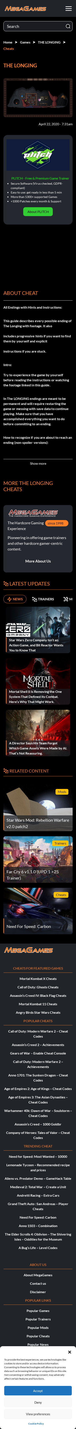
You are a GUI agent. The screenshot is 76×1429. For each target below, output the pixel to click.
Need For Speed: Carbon (38, 1217)
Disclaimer (38, 1292)
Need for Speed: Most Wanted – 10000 (38, 1156)
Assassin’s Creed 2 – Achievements (38, 1045)
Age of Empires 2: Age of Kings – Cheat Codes (38, 1089)
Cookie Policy (36, 1423)
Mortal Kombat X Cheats (38, 979)
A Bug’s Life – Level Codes (38, 1248)
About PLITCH (38, 212)
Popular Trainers (38, 1319)
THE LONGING (49, 42)
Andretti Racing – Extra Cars (38, 1195)
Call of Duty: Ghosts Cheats (38, 987)
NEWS (18, 599)
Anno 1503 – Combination (38, 1226)
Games (25, 42)
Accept (38, 1391)
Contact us (38, 1283)
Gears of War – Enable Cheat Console (38, 1053)
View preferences (38, 1414)
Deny (38, 1402)
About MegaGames (38, 1275)
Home (7, 42)
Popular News (38, 1344)
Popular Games (38, 1311)
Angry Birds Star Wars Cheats (38, 1012)
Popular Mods (38, 1327)
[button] (70, 1351)
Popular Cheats (38, 1336)
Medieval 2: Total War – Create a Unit (38, 1187)
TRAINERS (46, 599)
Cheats (8, 48)
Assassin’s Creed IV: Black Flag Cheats (38, 995)
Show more (38, 463)
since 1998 (55, 523)
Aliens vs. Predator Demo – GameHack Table (38, 1178)
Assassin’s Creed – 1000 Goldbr (38, 1124)
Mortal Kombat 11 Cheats (38, 1004)
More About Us (38, 561)
